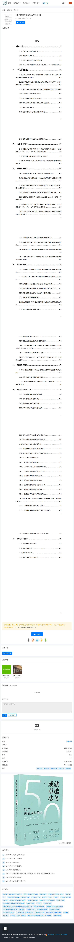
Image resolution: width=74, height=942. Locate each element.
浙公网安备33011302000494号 (57, 934)
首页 (9, 3)
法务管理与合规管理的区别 (14, 866)
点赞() (37, 634)
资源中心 (45, 3)
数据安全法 (54, 768)
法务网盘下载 (7, 653)
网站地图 (32, 937)
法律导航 (25, 937)
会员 (63, 3)
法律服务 (26, 3)
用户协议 (11, 937)
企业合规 (61, 768)
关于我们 (5, 937)
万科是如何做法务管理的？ (14, 877)
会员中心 (18, 937)
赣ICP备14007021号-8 (38, 934)
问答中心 (36, 3)
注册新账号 (12, 715)
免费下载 (21, 22)
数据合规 (68, 768)
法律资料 (16, 10)
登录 (5, 715)
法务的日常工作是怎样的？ (14, 858)
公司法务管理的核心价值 (13, 870)
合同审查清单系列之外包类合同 (15, 855)
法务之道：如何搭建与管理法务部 (16, 881)
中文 (70, 758)
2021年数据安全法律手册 (28, 627)
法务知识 (16, 3)
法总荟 (17, 627)
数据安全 (46, 768)
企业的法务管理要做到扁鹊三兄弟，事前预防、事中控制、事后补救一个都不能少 (30, 873)
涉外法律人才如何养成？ (13, 862)
